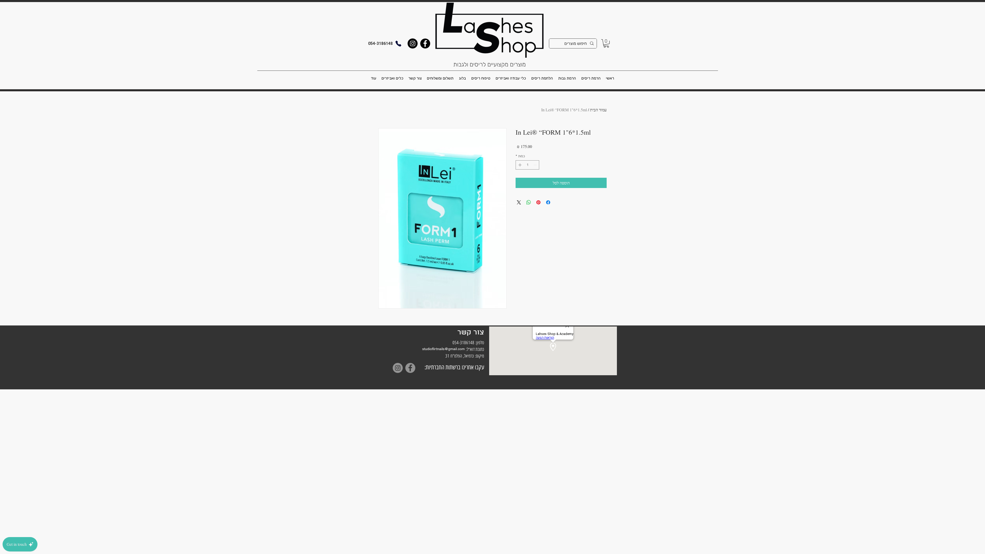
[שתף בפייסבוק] (548, 202)
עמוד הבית (598, 109)
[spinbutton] (528, 165)
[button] (606, 43)
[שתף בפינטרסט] (538, 202)
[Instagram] (413, 43)
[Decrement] (536, 165)
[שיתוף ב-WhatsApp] (529, 202)
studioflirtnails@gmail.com (443, 349)
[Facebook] (425, 43)
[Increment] (519, 165)
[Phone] (398, 43)
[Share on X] (519, 202)
